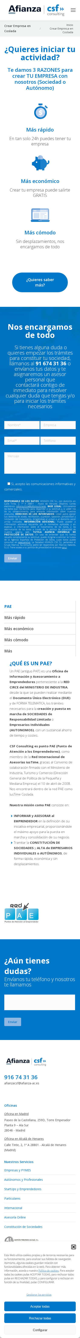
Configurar (40, 1330)
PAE (8, 606)
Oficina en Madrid (16, 1114)
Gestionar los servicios (38, 1294)
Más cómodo (16, 639)
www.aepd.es (24, 542)
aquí (64, 547)
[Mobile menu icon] (73, 10)
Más (8, 650)
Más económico (18, 628)
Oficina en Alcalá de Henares (24, 1139)
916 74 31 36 (21, 1077)
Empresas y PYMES (17, 1170)
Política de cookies (48, 1270)
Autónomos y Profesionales (23, 1180)
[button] (73, 1247)
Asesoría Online (15, 1217)
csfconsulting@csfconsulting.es (31, 506)
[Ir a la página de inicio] (26, 1066)
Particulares (12, 1198)
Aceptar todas (40, 1306)
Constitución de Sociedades (23, 1227)
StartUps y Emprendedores (22, 1189)
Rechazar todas (40, 1318)
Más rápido (14, 617)
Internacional (13, 1208)
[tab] (40, 606)
